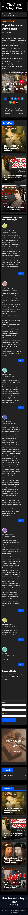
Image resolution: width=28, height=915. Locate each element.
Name (4, 702)
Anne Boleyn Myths (10, 189)
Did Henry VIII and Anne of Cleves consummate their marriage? (13, 885)
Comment (5, 679)
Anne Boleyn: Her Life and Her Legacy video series (14, 208)
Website (4, 713)
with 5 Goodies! (14, 751)
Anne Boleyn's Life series (11, 192)
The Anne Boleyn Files (14, 6)
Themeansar (13, 912)
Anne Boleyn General (8, 21)
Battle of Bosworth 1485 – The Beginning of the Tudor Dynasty (13, 860)
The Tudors (8, 844)
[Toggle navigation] (3, 6)
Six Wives (14, 869)
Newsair (22, 910)
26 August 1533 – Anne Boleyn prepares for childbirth (13, 148)
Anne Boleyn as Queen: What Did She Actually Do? (13, 178)
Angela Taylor (6, 288)
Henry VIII (7, 869)
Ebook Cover (6, 654)
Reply (20, 273)
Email (4, 708)
